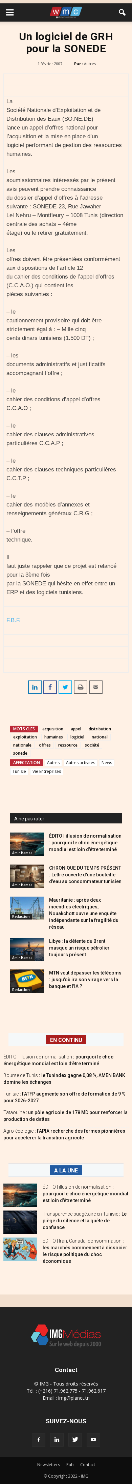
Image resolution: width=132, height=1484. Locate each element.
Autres (90, 63)
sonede (20, 753)
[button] (122, 12)
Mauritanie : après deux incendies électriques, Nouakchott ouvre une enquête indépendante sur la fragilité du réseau (83, 913)
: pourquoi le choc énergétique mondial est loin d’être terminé (85, 1193)
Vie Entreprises (46, 771)
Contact (87, 1464)
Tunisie (19, 771)
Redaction (21, 916)
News (107, 762)
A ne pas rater (29, 818)
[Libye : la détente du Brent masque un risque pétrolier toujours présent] (27, 949)
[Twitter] (75, 1440)
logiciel (77, 737)
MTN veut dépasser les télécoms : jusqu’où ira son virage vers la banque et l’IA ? (85, 979)
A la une (66, 1170)
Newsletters (48, 1464)
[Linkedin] (57, 1440)
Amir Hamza (22, 852)
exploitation (25, 737)
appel (76, 729)
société (92, 745)
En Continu (66, 1040)
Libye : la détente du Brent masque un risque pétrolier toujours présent (79, 947)
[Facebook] (38, 1440)
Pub (70, 1464)
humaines (53, 737)
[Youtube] (93, 1440)
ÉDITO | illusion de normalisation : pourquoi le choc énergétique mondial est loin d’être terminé (85, 842)
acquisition (52, 729)
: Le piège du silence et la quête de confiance (85, 1220)
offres (45, 745)
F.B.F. (13, 620)
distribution (100, 729)
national (100, 737)
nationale (22, 745)
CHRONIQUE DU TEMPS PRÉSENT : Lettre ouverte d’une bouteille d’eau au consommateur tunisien (85, 874)
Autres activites (80, 762)
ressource (68, 745)
